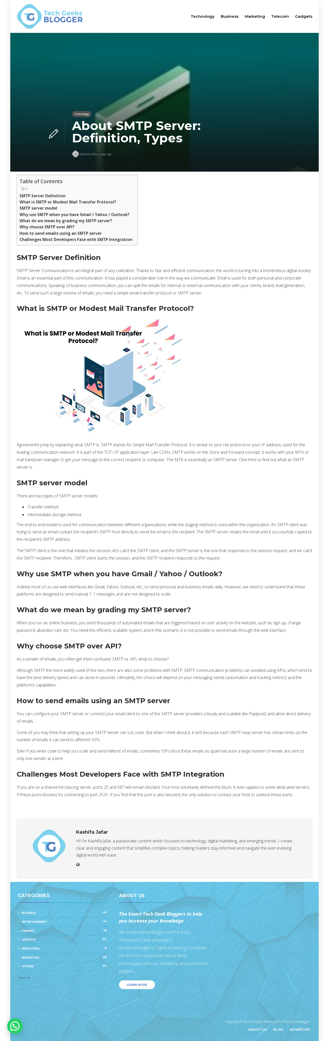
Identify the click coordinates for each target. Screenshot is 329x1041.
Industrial (64, 948)
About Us (257, 1029)
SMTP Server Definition (43, 195)
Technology (203, 16)
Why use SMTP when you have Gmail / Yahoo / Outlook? (75, 214)
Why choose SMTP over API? (47, 226)
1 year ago (105, 154)
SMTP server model (38, 208)
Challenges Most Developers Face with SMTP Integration (76, 239)
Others (64, 966)
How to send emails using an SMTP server (61, 233)
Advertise (300, 1029)
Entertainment (64, 921)
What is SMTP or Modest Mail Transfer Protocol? (68, 202)
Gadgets (303, 16)
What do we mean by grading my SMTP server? (66, 220)
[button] (15, 1026)
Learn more (137, 985)
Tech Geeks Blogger (296, 1021)
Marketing (255, 16)
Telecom (280, 16)
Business (230, 16)
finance (64, 930)
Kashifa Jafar (88, 154)
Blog (278, 1029)
